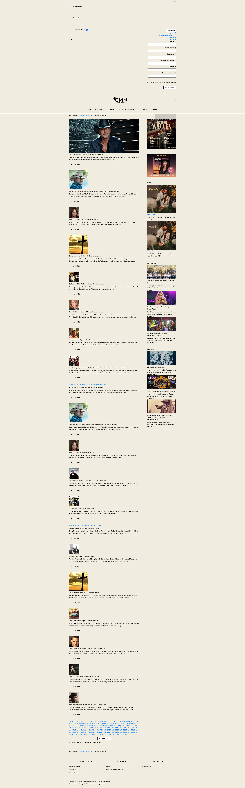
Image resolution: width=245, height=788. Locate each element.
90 (92, 725)
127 (114, 728)
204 (113, 734)
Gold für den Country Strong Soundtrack (81, 508)
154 (118, 730)
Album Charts (151, 214)
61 (108, 723)
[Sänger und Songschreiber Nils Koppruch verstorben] (78, 244)
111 (72, 728)
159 (132, 730)
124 (106, 728)
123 (104, 728)
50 (87, 723)
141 (83, 730)
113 (78, 728)
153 (115, 730)
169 (89, 732)
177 (110, 732)
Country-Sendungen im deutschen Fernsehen (161, 391)
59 (104, 723)
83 (79, 725)
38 (133, 721)
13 (85, 721)
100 (112, 725)
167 (83, 732)
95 (102, 725)
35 (128, 721)
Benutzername (77, 6)
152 (113, 730)
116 (85, 728)
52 (90, 723)
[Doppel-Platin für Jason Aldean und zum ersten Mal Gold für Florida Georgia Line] (78, 179)
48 (83, 723)
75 (135, 723)
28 (114, 721)
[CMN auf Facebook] (157, 116)
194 (86, 734)
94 (100, 725)
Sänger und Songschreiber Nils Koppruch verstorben (85, 256)
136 (70, 730)
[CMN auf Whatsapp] (166, 752)
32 (122, 721)
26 (110, 721)
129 (120, 728)
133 (130, 728)
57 (100, 723)
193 (83, 734)
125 (109, 728)
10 (80, 721)
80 (73, 725)
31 (120, 721)
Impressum (101, 784)
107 (131, 725)
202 (107, 734)
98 (108, 725)
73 (131, 723)
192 (81, 734)
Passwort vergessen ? (169, 33)
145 (94, 730)
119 (93, 728)
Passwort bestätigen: (167, 60)
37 (131, 721)
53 (92, 723)
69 (123, 723)
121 (98, 728)
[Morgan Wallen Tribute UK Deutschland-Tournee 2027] (161, 134)
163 (73, 732)
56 (98, 723)
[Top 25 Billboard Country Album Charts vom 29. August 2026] (161, 199)
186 (134, 732)
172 (97, 732)
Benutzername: (169, 48)
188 (70, 734)
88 (89, 725)
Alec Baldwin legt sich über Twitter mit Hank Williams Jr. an (87, 704)
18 (95, 721)
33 (124, 721)
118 (90, 728)
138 (75, 730)
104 (123, 725)
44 (75, 723)
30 (118, 721)
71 (127, 723)
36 (129, 721)
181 (121, 732)
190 (75, 734)
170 (91, 732)
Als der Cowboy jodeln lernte (156, 367)
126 (112, 728)
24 (106, 721)
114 (80, 728)
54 (94, 723)
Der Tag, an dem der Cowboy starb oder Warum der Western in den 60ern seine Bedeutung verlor (159, 417)
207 (121, 734)
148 (102, 730)
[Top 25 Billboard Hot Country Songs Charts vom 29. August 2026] (161, 235)
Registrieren (172, 37)
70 (125, 723)
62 (110, 723)
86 (85, 725)
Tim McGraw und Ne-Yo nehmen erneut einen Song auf (86, 154)
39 (135, 721)
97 (106, 725)
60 (106, 723)
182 (123, 732)
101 (115, 725)
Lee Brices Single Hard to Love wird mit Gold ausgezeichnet (87, 480)
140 (81, 730)
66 (117, 723)
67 (119, 723)
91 (94, 725)
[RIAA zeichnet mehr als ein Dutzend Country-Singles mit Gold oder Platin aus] (78, 412)
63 (112, 723)
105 (125, 725)
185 (132, 732)
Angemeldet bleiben (79, 30)
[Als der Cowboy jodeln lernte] (161, 358)
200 (102, 734)
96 (104, 725)
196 (91, 734)
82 (77, 725)
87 (87, 725)
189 (73, 734)
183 (126, 732)
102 (117, 725)
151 (110, 730)
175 (105, 732)
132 (128, 728)
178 (113, 732)
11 (82, 721)
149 (105, 730)
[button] (101, 110)
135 (136, 728)
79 (71, 725)
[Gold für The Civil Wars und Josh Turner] (74, 549)
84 (81, 725)
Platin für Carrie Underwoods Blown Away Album (84, 676)
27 (112, 721)
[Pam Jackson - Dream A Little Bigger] (161, 165)
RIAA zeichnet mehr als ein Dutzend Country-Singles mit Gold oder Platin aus (93, 424)
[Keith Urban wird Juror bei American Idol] (74, 445)
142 (86, 730)
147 (99, 730)
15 (89, 721)
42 (71, 723)
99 (110, 725)
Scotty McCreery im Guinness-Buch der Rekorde (84, 528)
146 (97, 730)
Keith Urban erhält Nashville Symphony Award (83, 219)
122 (101, 728)
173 (99, 732)
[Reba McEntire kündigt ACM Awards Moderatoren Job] (74, 305)
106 (128, 725)
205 (115, 734)
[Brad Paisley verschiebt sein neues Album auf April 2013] (87, 384)
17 (93, 721)
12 (84, 721)
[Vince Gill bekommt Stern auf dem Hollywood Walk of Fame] (74, 641)
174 (102, 732)
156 (123, 730)
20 (99, 721)
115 (83, 728)
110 (70, 728)
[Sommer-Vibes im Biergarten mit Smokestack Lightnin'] (161, 324)
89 (90, 725)
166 (81, 732)
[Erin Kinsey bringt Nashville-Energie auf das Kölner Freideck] (161, 298)
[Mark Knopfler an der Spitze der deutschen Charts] (74, 613)
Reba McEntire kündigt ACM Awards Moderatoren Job (86, 312)
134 (133, 728)
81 (75, 725)
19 (97, 721)
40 (137, 721)
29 (116, 721)
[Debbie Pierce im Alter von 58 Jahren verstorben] (78, 581)
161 (137, 730)
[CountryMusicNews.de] (121, 100)
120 (96, 728)
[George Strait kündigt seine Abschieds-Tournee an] (74, 332)
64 (113, 723)
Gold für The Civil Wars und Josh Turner (81, 556)
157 (126, 730)
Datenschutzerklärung (76, 784)
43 (73, 723)
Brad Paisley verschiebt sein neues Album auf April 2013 (86, 387)
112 (75, 728)
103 (120, 725)
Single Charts (151, 251)
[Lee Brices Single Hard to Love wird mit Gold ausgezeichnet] (74, 473)
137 (73, 730)
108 (133, 725)
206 (118, 734)
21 (101, 721)
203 (110, 734)
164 (75, 732)
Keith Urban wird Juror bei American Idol (81, 452)
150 (107, 730)
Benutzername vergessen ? (167, 35)
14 (87, 721)
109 (136, 725)
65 (115, 723)
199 (99, 734)
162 (70, 732)
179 (115, 732)
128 (117, 728)
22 (103, 721)
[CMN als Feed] (173, 116)
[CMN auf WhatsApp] (165, 116)
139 (78, 730)
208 (123, 734)
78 (69, 725)
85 (83, 725)
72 (129, 723)
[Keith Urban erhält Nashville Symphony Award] (74, 212)
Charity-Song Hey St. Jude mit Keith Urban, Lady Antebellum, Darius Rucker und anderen (97, 368)
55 (96, 723)
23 (105, 721)
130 (122, 728)
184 (129, 732)
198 (97, 734)
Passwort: (170, 54)
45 (77, 723)
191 (78, 734)
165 (78, 732)
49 (85, 723)
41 (69, 723)
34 (126, 721)
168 (86, 732)
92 (96, 725)
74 (133, 723)
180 (118, 732)
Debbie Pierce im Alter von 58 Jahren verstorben (84, 593)
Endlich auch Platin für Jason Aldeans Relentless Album (86, 284)
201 (105, 734)
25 (108, 721)
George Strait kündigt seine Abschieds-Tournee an (84, 340)
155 (121, 730)
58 (102, 723)
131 (125, 728)
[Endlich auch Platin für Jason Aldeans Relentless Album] (74, 277)
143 (89, 730)
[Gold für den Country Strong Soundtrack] (74, 501)
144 (91, 730)
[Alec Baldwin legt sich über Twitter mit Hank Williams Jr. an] (74, 697)
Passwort (76, 18)
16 (91, 721)
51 (89, 723)
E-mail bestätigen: (168, 73)
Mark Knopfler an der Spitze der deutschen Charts (84, 620)
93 (98, 725)
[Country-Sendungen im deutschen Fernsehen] (161, 382)
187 (137, 732)
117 (88, 728)
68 (121, 723)
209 (126, 734)
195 (89, 734)
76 (136, 723)
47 (81, 723)
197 (94, 734)
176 (107, 732)
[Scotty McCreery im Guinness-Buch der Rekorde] (85, 525)
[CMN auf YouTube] (169, 116)
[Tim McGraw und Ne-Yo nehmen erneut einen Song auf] (104, 135)
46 (79, 723)
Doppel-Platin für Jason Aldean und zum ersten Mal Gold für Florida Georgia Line (94, 191)
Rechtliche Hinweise (90, 784)
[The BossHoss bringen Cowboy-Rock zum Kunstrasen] (161, 272)
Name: (172, 41)
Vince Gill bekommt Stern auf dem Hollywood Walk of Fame (87, 648)
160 (134, 730)
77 (138, 723)
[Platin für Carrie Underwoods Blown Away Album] (74, 669)
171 (94, 732)
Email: (172, 66)
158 (129, 730)
